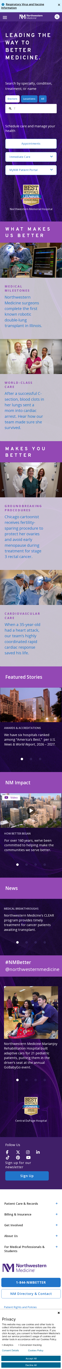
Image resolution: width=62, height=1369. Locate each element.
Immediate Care (19, 157)
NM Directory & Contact (31, 1293)
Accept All (31, 1358)
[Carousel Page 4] (44, 864)
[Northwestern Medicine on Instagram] (30, 1152)
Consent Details (10, 1350)
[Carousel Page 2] (31, 759)
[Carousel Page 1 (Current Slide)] (22, 759)
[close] (59, 6)
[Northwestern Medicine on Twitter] (20, 1152)
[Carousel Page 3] (40, 759)
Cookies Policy (35, 1350)
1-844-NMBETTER (31, 1282)
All (42, 98)
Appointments (30, 143)
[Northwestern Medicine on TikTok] (10, 1158)
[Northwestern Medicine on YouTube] (30, 1158)
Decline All (31, 1365)
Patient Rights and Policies (20, 1307)
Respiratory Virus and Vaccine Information (22, 6)
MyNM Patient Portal (23, 170)
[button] (4, 16)
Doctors (12, 98)
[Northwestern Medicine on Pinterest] (20, 1158)
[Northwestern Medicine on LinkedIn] (40, 1152)
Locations (29, 98)
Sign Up (27, 1176)
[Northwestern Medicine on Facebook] (10, 1152)
